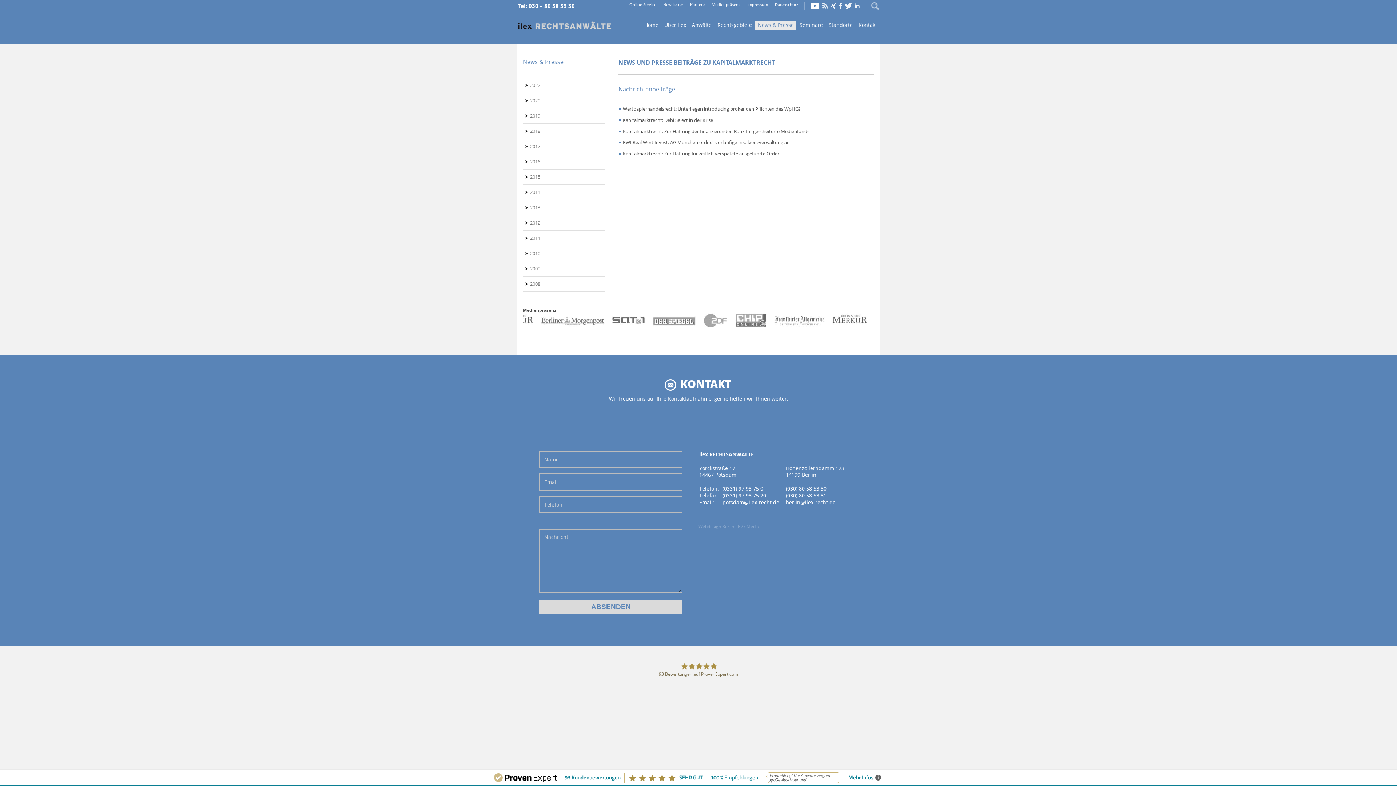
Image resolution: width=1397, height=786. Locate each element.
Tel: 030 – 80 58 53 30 (546, 5)
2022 (535, 85)
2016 (535, 161)
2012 (535, 222)
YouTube (815, 6)
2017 (535, 146)
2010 (535, 253)
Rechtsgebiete (734, 24)
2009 (535, 268)
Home (564, 25)
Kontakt (868, 24)
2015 (535, 177)
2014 (535, 192)
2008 (535, 284)
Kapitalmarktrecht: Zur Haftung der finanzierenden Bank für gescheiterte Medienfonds (716, 131)
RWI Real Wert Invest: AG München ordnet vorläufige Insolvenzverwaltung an (706, 142)
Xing (833, 6)
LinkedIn (857, 6)
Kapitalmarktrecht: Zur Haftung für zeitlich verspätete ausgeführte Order (701, 153)
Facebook (840, 6)
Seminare (811, 24)
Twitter (848, 6)
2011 (535, 238)
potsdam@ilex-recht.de (751, 502)
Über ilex (675, 24)
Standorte (841, 24)
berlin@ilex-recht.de (811, 502)
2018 (535, 131)
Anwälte (702, 24)
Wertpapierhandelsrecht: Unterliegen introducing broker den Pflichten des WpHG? (712, 109)
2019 (535, 115)
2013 (535, 207)
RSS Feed (825, 6)
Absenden (611, 607)
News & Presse (776, 24)
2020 (535, 100)
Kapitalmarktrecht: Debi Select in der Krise (668, 120)
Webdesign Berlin (716, 526)
